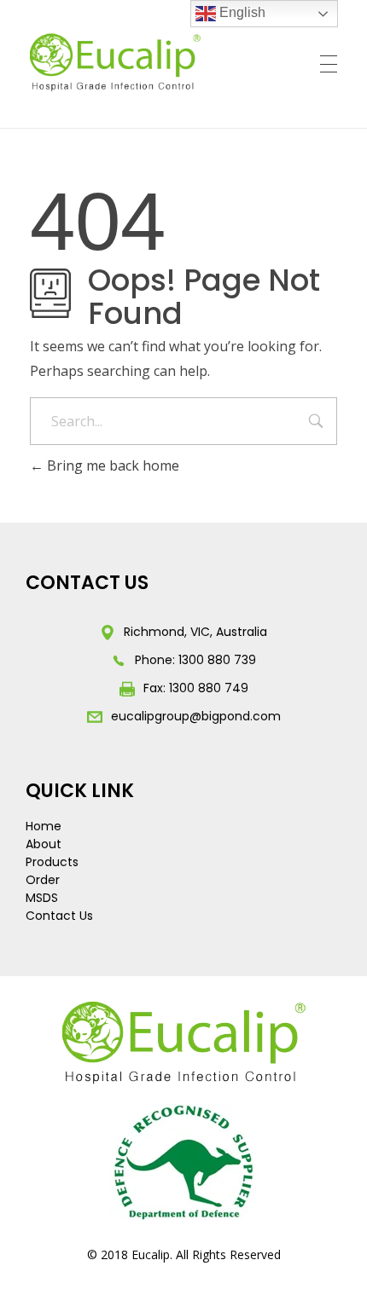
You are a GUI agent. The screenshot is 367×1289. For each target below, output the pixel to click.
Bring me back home (111, 465)
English (240, 12)
